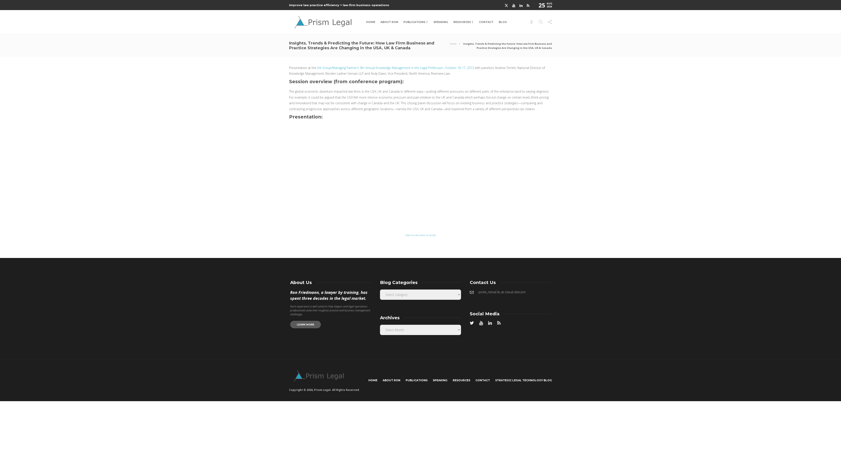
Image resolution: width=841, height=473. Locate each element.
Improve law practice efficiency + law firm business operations (339, 5)
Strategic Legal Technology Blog (523, 380)
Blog (503, 22)
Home (370, 22)
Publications (414, 22)
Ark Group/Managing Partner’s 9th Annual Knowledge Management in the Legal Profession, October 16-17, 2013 (395, 68)
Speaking (440, 22)
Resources (462, 22)
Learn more (305, 324)
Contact (486, 22)
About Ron (389, 22)
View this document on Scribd (420, 235)
